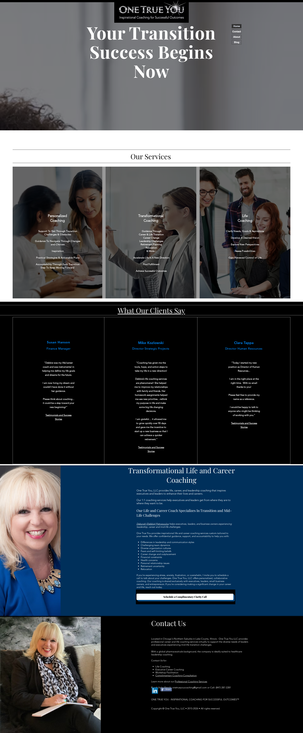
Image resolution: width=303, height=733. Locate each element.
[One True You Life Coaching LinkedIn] (155, 691)
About (236, 37)
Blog (236, 42)
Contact (236, 31)
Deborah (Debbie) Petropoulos (153, 523)
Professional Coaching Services (191, 681)
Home (236, 26)
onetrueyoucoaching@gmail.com (189, 687)
